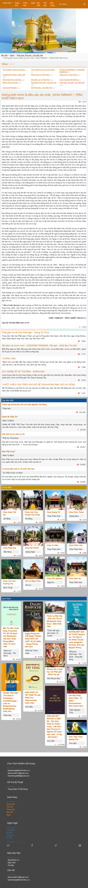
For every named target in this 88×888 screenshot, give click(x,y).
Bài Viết (38, 4)
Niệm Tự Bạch (8, 420)
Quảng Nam (74, 516)
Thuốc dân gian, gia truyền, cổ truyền (53, 633)
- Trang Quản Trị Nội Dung (17, 789)
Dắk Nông (7, 551)
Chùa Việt (25, 4)
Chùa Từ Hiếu (52, 545)
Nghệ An (50, 582)
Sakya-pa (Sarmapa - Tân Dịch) (9, 653)
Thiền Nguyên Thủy (74, 711)
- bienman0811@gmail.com (18, 773)
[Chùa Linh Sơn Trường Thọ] (11, 569)
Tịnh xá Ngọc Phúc (33, 581)
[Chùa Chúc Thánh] (77, 500)
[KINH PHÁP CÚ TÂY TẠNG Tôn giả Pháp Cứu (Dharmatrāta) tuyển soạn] (33, 675)
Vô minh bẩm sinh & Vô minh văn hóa (18, 468)
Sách (33, 3)
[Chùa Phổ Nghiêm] (55, 566)
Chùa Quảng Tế (53, 512)
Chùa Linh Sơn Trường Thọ (9, 582)
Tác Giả (45, 4)
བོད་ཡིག (9, 837)
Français (10, 835)
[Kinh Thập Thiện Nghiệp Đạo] (77, 727)
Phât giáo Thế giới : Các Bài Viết (30, 55)
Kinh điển (29, 706)
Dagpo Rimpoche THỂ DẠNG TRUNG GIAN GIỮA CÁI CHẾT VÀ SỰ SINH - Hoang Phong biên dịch (33, 640)
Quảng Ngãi (30, 551)
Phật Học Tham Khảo (31, 651)
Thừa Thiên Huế (53, 516)
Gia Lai (28, 584)
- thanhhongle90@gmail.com (18, 775)
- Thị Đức (10, 865)
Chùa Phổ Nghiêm (54, 578)
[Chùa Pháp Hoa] (11, 535)
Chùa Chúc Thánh (76, 512)
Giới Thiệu (52, 4)
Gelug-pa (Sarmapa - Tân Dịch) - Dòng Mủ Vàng (75, 655)
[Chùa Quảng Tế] (55, 500)
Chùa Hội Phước (32, 548)
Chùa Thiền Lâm (76, 545)
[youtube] (8, 845)
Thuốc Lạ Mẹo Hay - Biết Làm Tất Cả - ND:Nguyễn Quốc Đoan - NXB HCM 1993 (55, 621)
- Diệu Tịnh (11, 862)
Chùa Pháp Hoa (9, 548)
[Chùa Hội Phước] (33, 535)
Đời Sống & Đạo (53, 678)
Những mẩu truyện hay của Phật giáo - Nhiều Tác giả (55, 672)
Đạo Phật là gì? (8, 451)
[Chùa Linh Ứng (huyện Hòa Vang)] (33, 500)
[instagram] (79, 845)
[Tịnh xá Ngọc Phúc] (33, 569)
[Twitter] (56, 845)
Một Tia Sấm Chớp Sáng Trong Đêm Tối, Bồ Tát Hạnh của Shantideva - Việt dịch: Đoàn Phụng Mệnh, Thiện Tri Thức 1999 (11, 637)
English (10, 832)
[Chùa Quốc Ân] (77, 566)
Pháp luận (7, 408)
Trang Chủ (17, 4)
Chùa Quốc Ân (75, 578)
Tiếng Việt (7, 3)
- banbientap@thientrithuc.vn (18, 770)
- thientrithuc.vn (13, 859)
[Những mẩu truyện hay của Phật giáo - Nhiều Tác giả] (55, 655)
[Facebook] (32, 845)
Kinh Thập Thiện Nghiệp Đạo (76, 738)
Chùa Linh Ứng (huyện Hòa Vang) (32, 513)
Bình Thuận (8, 587)
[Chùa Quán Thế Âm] (11, 500)
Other (12, 55)
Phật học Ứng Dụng (10, 437)
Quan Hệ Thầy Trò (9, 416)
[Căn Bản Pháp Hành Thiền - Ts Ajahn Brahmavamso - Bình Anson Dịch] (77, 679)
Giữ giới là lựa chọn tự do (13, 434)
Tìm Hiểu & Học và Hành (13, 472)
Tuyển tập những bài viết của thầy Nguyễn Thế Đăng (24, 404)
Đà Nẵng (6, 518)
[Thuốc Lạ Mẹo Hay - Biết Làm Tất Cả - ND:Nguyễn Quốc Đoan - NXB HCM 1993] (55, 607)
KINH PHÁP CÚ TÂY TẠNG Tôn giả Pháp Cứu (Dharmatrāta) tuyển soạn (32, 697)
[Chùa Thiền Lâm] (77, 533)
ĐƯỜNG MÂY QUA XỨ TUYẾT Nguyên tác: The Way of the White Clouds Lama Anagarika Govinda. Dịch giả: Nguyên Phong (77, 639)
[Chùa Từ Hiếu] (55, 533)
